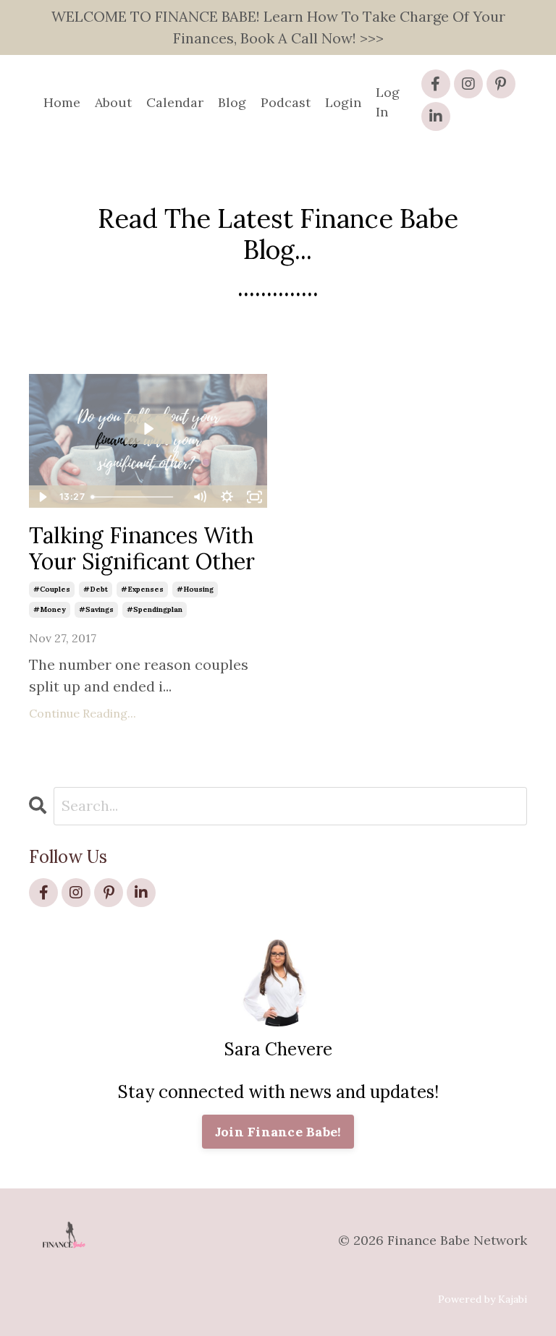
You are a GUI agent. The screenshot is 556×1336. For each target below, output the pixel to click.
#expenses (142, 589)
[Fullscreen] (254, 497)
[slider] (135, 497)
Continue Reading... (82, 713)
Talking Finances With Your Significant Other (142, 548)
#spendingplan (154, 609)
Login (343, 102)
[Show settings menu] (226, 497)
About (113, 102)
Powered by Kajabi (482, 1299)
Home (61, 102)
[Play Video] (42, 497)
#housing (195, 589)
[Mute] (199, 497)
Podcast (286, 102)
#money (49, 609)
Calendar (174, 102)
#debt (95, 589)
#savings (96, 609)
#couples (51, 589)
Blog (232, 102)
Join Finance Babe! (278, 1131)
